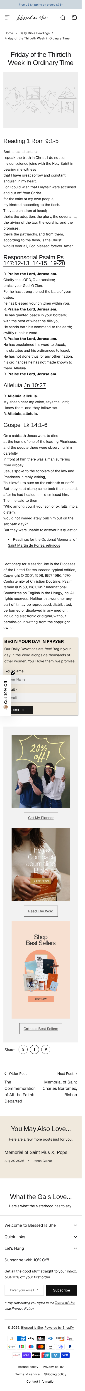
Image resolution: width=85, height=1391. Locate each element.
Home (9, 33)
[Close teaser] (12, 673)
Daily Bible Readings (34, 33)
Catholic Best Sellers (41, 1028)
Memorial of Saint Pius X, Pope (36, 1152)
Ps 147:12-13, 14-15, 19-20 (34, 260)
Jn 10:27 (35, 385)
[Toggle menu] (7, 17)
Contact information (41, 1381)
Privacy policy (53, 1367)
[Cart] (74, 17)
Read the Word (40, 911)
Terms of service (27, 1374)
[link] (23, 1049)
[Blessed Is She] (32, 17)
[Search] (63, 17)
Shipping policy (55, 1374)
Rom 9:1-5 (44, 141)
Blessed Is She (32, 1328)
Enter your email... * (24, 1290)
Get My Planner (41, 817)
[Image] (41, 771)
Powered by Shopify (59, 1328)
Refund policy (28, 1367)
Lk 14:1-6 (35, 425)
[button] (5, 695)
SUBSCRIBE (18, 710)
